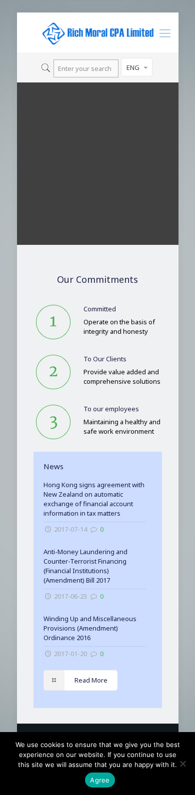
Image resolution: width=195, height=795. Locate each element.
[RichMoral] (98, 32)
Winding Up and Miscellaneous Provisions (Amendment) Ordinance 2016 (90, 628)
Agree (100, 780)
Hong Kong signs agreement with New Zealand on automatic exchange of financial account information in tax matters (94, 499)
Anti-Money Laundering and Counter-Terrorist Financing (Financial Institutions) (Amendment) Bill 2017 (86, 566)
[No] (183, 764)
